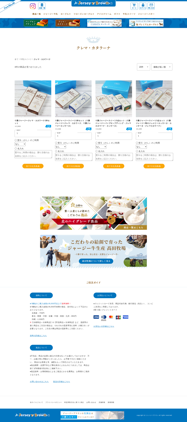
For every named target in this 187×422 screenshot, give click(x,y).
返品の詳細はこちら (61, 381)
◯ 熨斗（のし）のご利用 (27, 140)
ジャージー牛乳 (50, 14)
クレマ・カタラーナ (42, 59)
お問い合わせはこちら (39, 381)
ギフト (117, 14)
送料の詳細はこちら (38, 335)
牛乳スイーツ (129, 14)
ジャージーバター (146, 14)
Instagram (155, 402)
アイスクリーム (104, 14)
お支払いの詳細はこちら (104, 326)
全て (16, 59)
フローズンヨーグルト (84, 14)
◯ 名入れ (19, 148)
